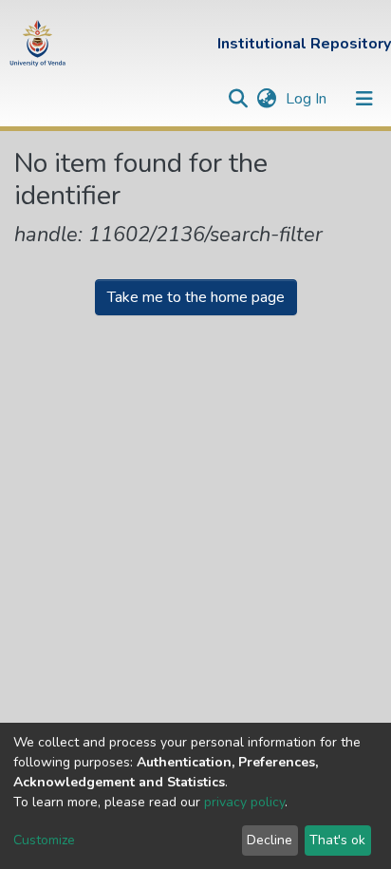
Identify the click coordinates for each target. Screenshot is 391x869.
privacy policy (244, 802)
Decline (269, 840)
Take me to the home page (196, 297)
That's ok (337, 840)
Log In (308, 98)
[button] (266, 98)
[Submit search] (238, 98)
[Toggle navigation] (364, 99)
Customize (44, 840)
